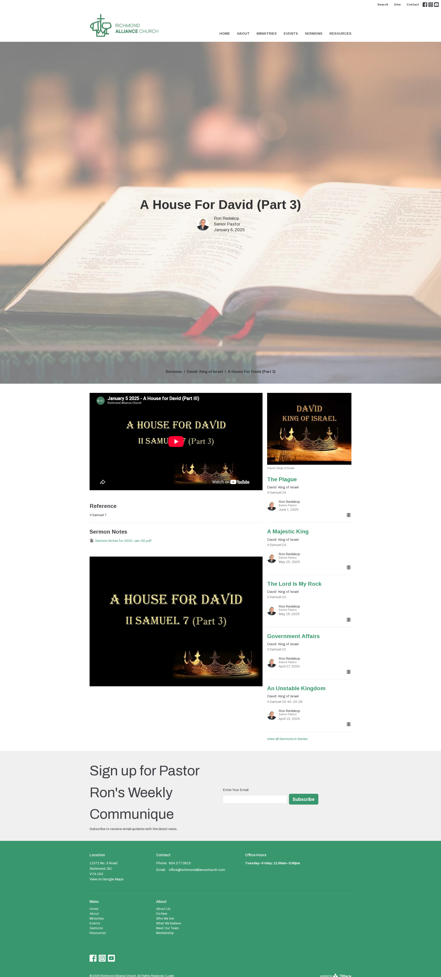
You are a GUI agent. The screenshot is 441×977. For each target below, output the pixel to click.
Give (397, 4)
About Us (163, 909)
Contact (413, 4)
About (243, 33)
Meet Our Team (167, 928)
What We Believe (168, 923)
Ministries (267, 33)
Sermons (313, 33)
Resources (340, 33)
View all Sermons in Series (287, 739)
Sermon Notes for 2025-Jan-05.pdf (123, 541)
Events (291, 33)
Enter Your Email (236, 790)
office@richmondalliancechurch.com (197, 870)
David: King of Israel (205, 371)
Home (224, 33)
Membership (165, 933)
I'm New (161, 913)
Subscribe (304, 799)
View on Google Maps (107, 879)
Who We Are (165, 918)
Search (382, 4)
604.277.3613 (180, 863)
